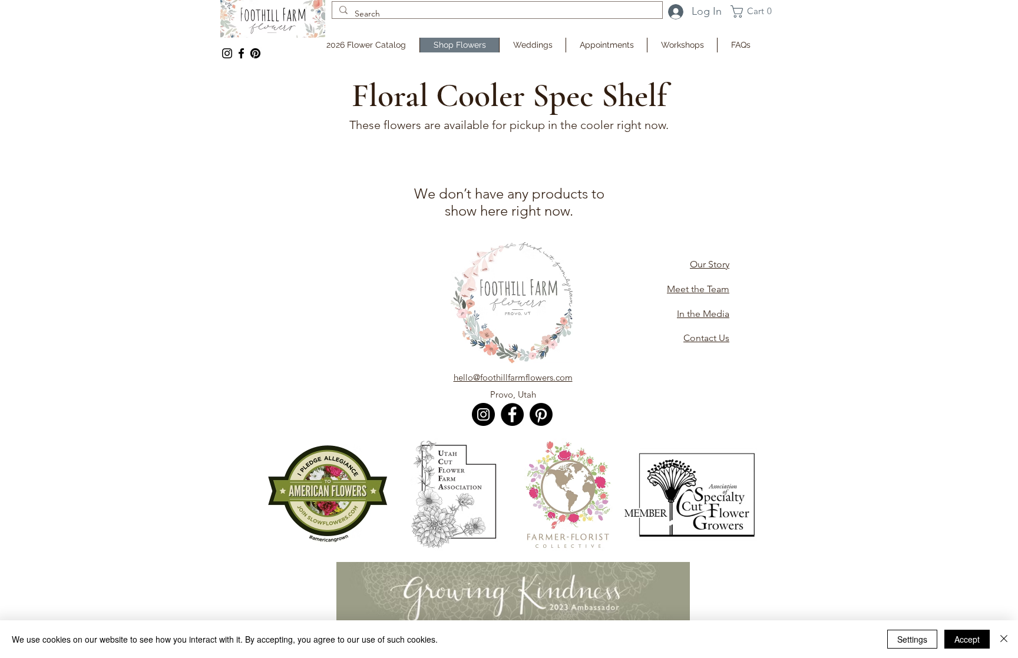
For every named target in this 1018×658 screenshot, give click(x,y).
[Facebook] (241, 53)
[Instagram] (227, 53)
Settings (912, 639)
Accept (967, 639)
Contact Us (706, 337)
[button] (755, 11)
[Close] (1004, 639)
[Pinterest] (541, 414)
